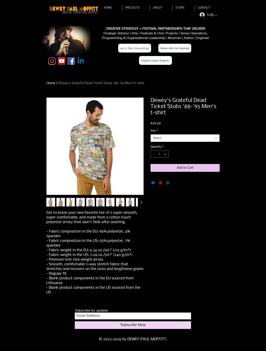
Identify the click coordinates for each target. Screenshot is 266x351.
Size (154, 130)
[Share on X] (175, 182)
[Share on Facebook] (153, 182)
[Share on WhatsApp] (168, 182)
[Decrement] (153, 154)
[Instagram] (52, 61)
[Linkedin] (81, 61)
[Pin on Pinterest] (160, 182)
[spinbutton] (159, 154)
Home (50, 83)
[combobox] (185, 138)
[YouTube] (61, 61)
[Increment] (165, 154)
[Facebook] (71, 61)
